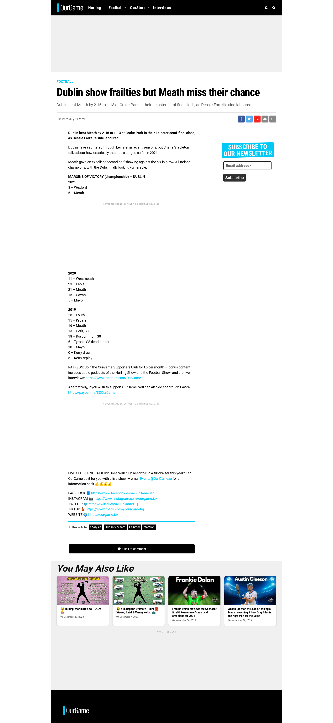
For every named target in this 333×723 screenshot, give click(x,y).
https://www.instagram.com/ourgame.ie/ (125, 499)
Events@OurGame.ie (156, 478)
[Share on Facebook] (241, 119)
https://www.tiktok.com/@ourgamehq (115, 509)
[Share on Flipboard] (257, 119)
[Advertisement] (166, 42)
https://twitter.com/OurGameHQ (113, 504)
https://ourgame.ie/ (103, 515)
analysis (95, 527)
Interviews (162, 7)
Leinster (134, 527)
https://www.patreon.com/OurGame (113, 378)
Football (116, 7)
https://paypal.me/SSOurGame (92, 392)
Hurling (94, 7)
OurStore (137, 7)
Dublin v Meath (115, 527)
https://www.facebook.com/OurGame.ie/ (122, 493)
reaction (149, 527)
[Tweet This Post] (249, 119)
